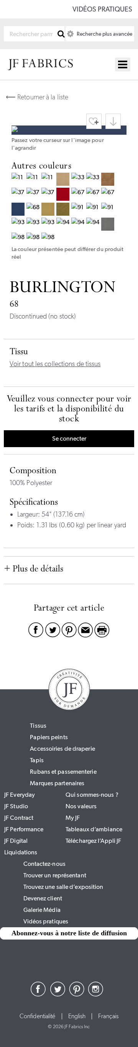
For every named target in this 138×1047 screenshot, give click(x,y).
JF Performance (23, 829)
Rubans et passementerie (63, 771)
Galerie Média (42, 909)
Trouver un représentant (54, 875)
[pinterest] (76, 994)
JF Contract (18, 817)
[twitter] (57, 994)
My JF (73, 817)
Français (108, 1016)
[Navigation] (122, 64)
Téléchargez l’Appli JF (93, 840)
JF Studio (16, 806)
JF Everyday (19, 794)
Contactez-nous (44, 863)
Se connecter (69, 438)
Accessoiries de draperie (62, 748)
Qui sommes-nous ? (92, 794)
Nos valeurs (81, 806)
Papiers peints (48, 737)
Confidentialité (38, 1016)
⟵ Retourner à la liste (37, 97)
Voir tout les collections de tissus (55, 364)
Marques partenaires (57, 783)
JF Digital (16, 840)
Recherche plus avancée (104, 34)
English (77, 1016)
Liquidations (20, 852)
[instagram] (96, 994)
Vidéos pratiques (102, 9)
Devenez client (42, 898)
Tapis (37, 760)
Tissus (38, 725)
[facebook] (38, 994)
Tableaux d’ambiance (94, 829)
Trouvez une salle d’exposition (63, 886)
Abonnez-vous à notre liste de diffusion (69, 933)
